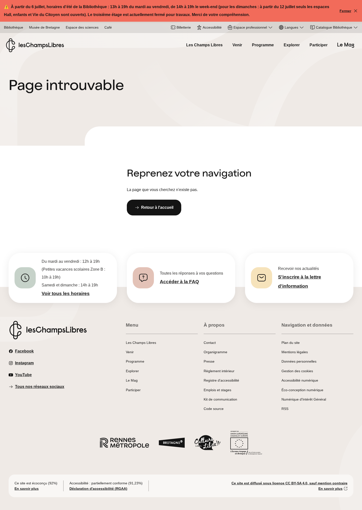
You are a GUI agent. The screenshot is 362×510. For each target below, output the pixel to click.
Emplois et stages (217, 390)
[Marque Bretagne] (172, 444)
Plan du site (290, 343)
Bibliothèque (13, 27)
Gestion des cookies (297, 371)
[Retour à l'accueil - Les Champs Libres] (35, 45)
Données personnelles (298, 361)
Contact (210, 343)
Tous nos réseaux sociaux (39, 387)
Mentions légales (294, 352)
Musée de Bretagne (44, 27)
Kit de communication (220, 399)
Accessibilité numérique (299, 380)
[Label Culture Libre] (207, 444)
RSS (284, 409)
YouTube (23, 375)
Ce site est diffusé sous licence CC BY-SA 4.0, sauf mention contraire (289, 483)
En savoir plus (27, 489)
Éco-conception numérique (302, 390)
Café (108, 27)
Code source (214, 409)
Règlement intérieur (219, 371)
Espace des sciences (82, 27)
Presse (209, 361)
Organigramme (215, 352)
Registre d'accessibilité (221, 380)
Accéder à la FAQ (179, 281)
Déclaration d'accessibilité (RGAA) (98, 489)
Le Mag (132, 380)
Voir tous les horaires (66, 293)
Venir (237, 45)
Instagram (24, 363)
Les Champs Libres (204, 45)
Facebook (24, 351)
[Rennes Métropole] (124, 444)
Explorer (292, 45)
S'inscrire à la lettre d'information (299, 281)
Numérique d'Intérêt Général (303, 399)
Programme (263, 45)
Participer (319, 45)
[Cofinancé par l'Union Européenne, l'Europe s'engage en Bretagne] (246, 444)
